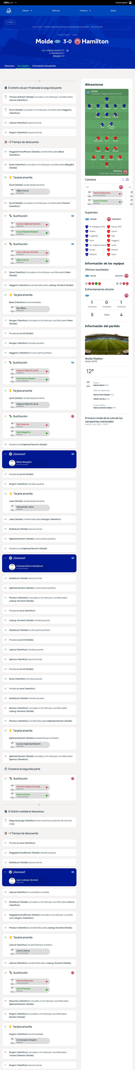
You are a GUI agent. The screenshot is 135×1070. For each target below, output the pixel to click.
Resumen (9, 66)
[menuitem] (34, 10)
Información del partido (44, 66)
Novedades (23, 66)
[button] (27, 10)
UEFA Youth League (8, 10)
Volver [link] (11, 22)
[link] (56, 10)
